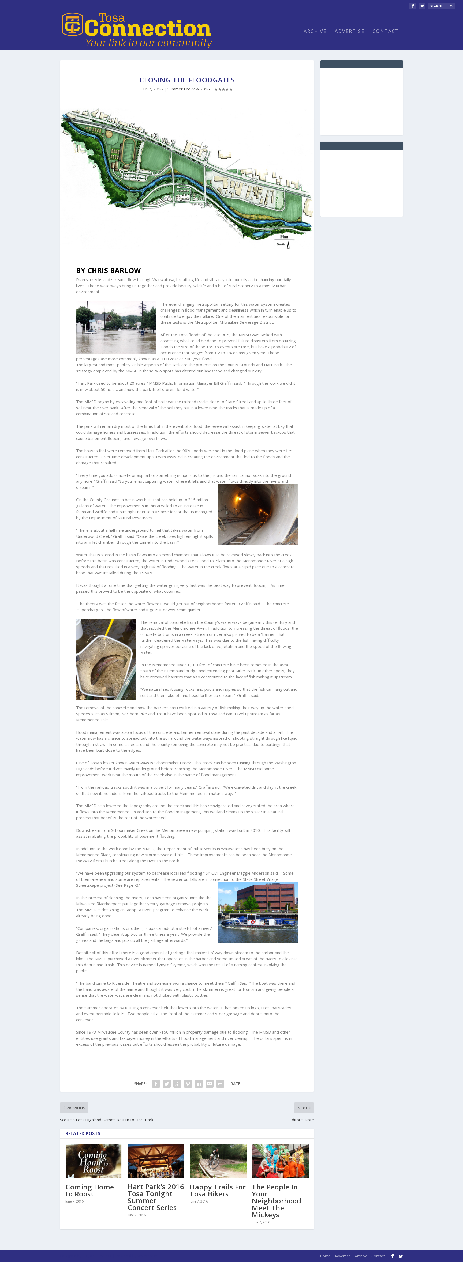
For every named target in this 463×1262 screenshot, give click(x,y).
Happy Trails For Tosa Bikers (218, 1190)
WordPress (147, 1255)
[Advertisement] (361, 101)
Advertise (349, 31)
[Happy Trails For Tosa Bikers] (218, 1161)
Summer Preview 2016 (188, 89)
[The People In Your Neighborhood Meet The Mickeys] (280, 1161)
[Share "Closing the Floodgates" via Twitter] (166, 1083)
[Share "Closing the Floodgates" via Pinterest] (188, 1083)
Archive (315, 31)
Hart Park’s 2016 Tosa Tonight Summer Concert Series (156, 1197)
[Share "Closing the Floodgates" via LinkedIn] (198, 1083)
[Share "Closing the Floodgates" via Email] (209, 1083)
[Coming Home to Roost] (93, 1161)
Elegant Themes (97, 1255)
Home (325, 1256)
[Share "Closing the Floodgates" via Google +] (177, 1083)
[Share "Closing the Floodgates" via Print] (220, 1083)
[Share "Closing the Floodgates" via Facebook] (156, 1083)
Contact (385, 31)
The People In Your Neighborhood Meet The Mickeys (276, 1200)
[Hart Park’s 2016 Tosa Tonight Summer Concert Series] (156, 1161)
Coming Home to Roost (89, 1190)
